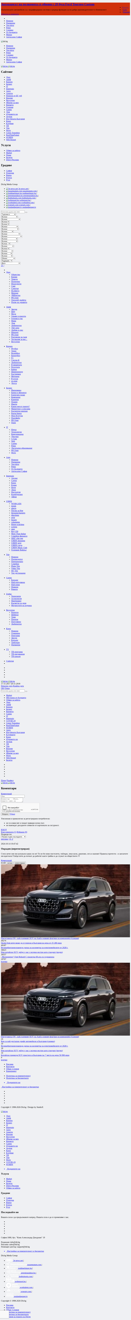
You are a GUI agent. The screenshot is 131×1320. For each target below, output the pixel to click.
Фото (8, 130)
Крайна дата (18, 686)
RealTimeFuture (12, 135)
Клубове (10, 123)
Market (9, 153)
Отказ (7, 688)
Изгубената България (15, 119)
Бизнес (9, 709)
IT (7, 716)
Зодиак (9, 116)
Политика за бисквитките (17, 1078)
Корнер (9, 707)
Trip (7, 128)
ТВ (7, 126)
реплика (4, 839)
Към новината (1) (8, 832)
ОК (2, 688)
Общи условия (12, 1069)
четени (9, 863)
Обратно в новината (10, 14)
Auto (125, 10)
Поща (8, 155)
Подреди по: (6, 834)
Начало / (125, 7)
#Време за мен (12, 103)
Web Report (11, 140)
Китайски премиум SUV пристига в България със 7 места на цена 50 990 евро (35, 1055)
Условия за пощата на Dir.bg (18, 1317)
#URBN (9, 137)
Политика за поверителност (18, 1076)
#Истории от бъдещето (16, 698)
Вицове (9, 98)
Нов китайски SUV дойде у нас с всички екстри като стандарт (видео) (32, 952)
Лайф (8, 705)
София (9, 171)
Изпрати (5, 814)
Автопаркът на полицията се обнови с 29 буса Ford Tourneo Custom (47, 4)
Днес (8, 702)
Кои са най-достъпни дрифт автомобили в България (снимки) (28, 1041)
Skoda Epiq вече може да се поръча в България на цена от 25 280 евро (31, 943)
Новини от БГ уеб (14, 96)
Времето (10, 105)
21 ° (2, 265)
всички (4, 961)
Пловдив (10, 173)
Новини (126, 12)
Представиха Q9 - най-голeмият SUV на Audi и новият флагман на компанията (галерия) (40, 938)
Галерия (9, 107)
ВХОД (4, 830)
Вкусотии (10, 100)
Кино (8, 121)
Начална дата (7, 686)
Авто (8, 91)
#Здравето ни (12, 114)
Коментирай (6, 794)
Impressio (10, 718)
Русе (8, 180)
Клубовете (10, 735)
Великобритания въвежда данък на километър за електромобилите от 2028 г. (34, 948)
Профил (10, 780)
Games (9, 110)
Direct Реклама (12, 160)
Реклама (9, 1064)
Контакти (10, 1066)
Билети (9, 157)
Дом (8, 112)
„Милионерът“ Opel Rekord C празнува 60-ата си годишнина (27, 957)
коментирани (20, 863)
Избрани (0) (22, 832)
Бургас (9, 178)
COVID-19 (10, 721)
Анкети (9, 93)
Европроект (11, 1071)
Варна (9, 175)
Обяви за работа (13, 150)
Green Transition (13, 133)
